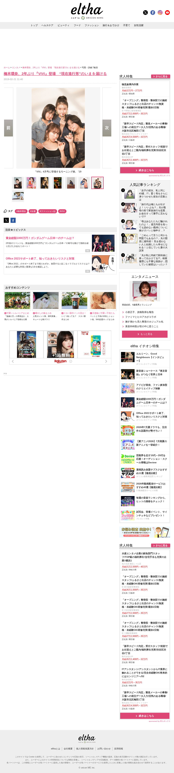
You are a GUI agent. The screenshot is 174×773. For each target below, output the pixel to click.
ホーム (7, 67)
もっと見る (146, 334)
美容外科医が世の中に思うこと (142, 326)
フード (77, 25)
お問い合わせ (104, 748)
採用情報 (118, 748)
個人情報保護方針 (85, 748)
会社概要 (68, 748)
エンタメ (16, 67)
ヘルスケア (47, 25)
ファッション (92, 25)
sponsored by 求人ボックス (159, 175)
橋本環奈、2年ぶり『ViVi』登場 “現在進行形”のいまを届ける (51, 67)
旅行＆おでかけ (111, 25)
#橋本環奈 (21, 211)
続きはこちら (146, 170)
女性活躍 (138, 25)
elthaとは (55, 748)
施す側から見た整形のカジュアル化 (144, 321)
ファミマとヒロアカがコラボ (140, 316)
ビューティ (63, 25)
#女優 (33, 211)
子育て (126, 25)
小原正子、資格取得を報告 (139, 312)
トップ (34, 25)
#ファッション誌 (47, 211)
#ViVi (62, 211)
